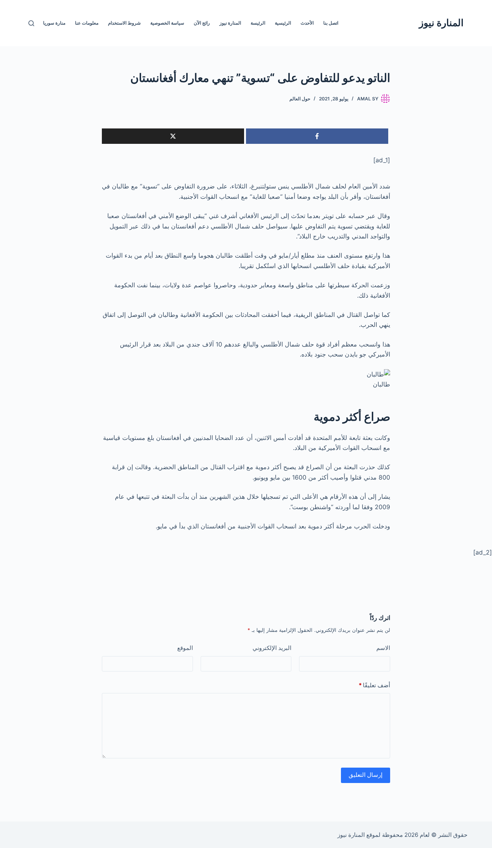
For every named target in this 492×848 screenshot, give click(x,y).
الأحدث (307, 23)
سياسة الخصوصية (167, 23)
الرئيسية (283, 23)
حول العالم (299, 99)
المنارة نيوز (441, 22)
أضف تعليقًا (374, 685)
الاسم (383, 647)
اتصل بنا (330, 23)
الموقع (185, 647)
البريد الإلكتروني (272, 647)
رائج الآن (202, 23)
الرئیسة (258, 23)
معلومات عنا (86, 23)
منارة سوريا (54, 23)
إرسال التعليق (365, 774)
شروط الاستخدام (124, 23)
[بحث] (31, 23)
